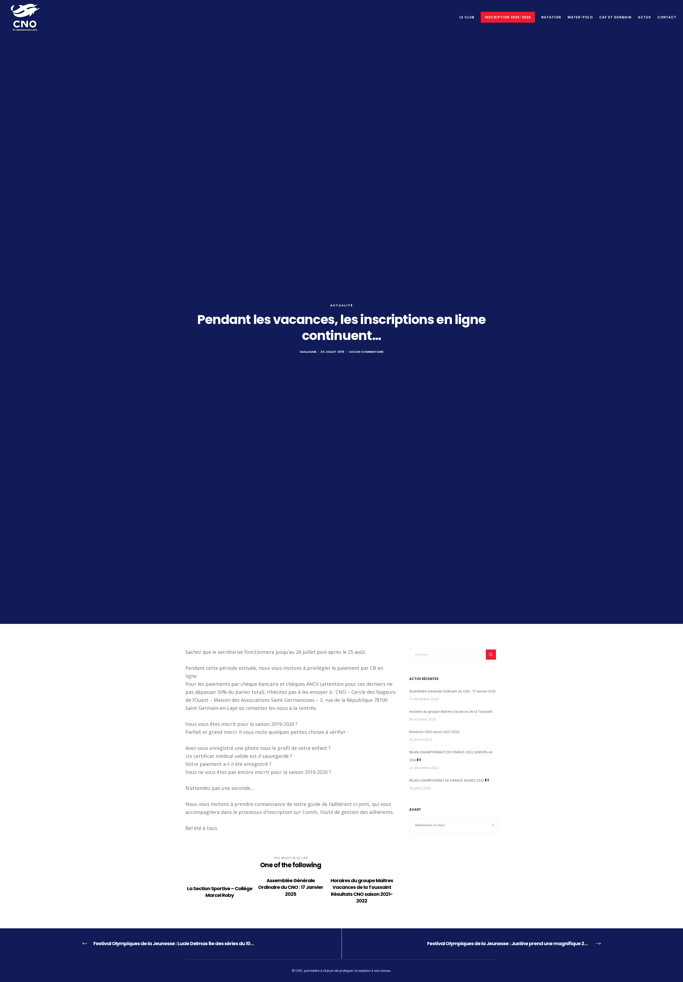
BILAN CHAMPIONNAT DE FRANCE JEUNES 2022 (447, 780)
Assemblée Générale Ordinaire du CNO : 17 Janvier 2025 (452, 691)
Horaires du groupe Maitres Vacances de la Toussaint (451, 711)
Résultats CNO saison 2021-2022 (434, 732)
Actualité (341, 305)
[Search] (491, 655)
